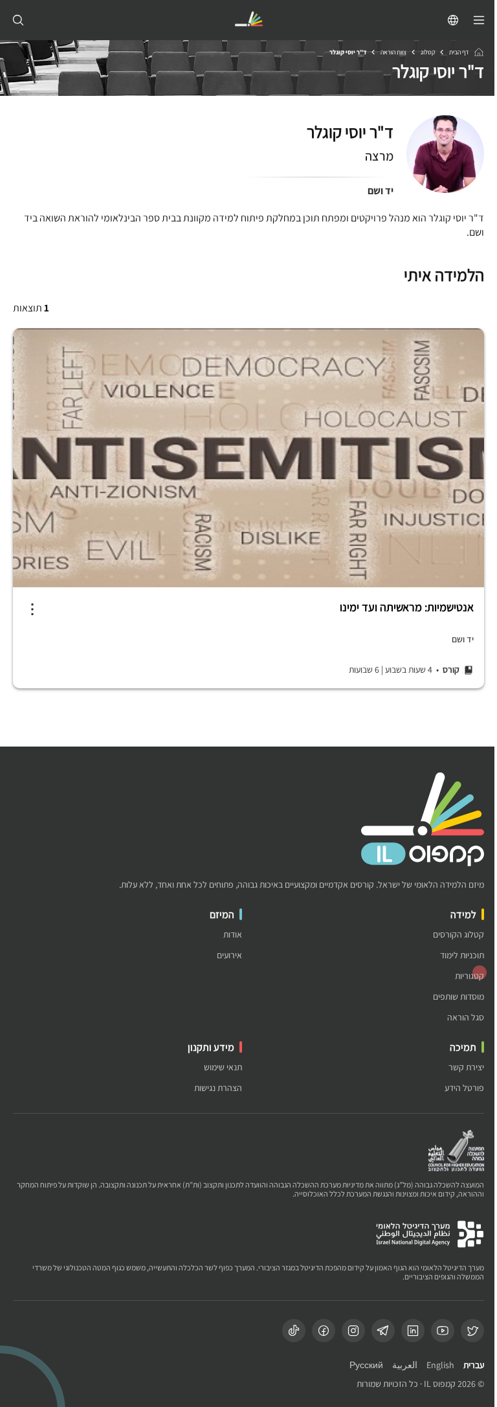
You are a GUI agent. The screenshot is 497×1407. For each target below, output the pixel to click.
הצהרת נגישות (218, 1088)
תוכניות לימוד (462, 955)
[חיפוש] (18, 20)
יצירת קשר (466, 1067)
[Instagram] (353, 1330)
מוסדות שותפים (458, 996)
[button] (32, 609)
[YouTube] (442, 1330)
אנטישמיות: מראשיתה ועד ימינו (407, 607)
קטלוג (428, 52)
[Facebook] (323, 1330)
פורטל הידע (464, 1088)
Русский (366, 1365)
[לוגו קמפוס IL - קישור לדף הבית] (248, 20)
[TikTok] (293, 1330)
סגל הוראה (465, 1017)
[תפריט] (479, 20)
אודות (232, 934)
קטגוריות (469, 976)
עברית (473, 1365)
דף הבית (459, 52)
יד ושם (380, 190)
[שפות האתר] (453, 20)
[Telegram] (383, 1330)
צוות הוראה (393, 52)
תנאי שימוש (223, 1067)
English (440, 1365)
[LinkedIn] (413, 1330)
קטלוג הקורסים (458, 934)
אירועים (229, 955)
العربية (404, 1365)
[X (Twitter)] (472, 1330)
